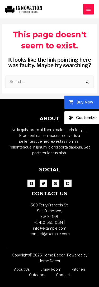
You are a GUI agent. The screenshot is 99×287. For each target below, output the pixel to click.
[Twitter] (43, 183)
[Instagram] (55, 183)
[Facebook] (31, 183)
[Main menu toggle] (88, 9)
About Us (22, 269)
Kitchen (78, 269)
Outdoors (37, 275)
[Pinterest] (68, 183)
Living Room (50, 269)
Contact (63, 275)
